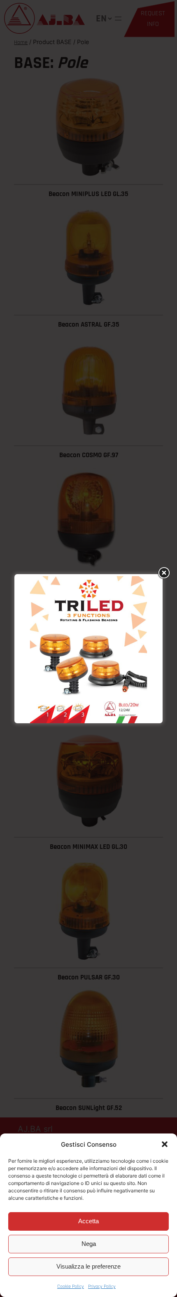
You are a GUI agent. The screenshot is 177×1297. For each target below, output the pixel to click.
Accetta (88, 1221)
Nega (89, 1243)
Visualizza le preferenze (88, 1266)
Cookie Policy (70, 1286)
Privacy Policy (102, 1286)
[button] (165, 1144)
